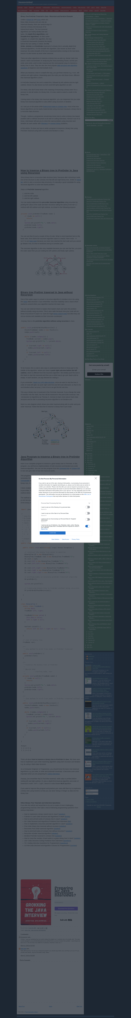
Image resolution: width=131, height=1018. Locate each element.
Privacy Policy (75, 539)
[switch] (87, 507)
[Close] (96, 479)
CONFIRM (52, 533)
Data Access (65, 539)
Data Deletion (55, 539)
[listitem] (65, 503)
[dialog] (65, 509)
